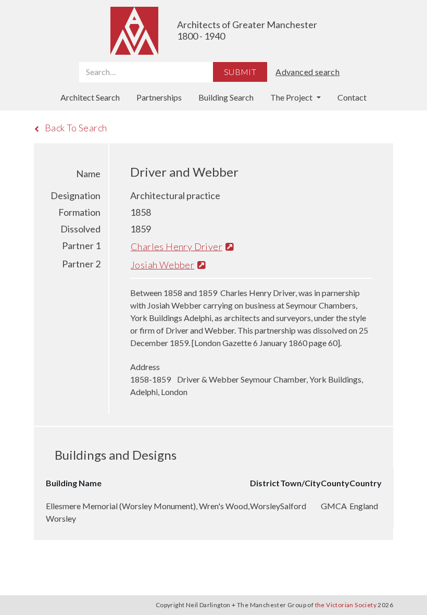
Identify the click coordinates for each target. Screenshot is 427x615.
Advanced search (307, 72)
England (363, 506)
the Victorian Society (345, 605)
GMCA (334, 506)
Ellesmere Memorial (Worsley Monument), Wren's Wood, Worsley (147, 512)
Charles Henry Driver (176, 246)
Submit (240, 72)
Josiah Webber (162, 264)
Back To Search (76, 127)
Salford (293, 506)
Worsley (265, 506)
